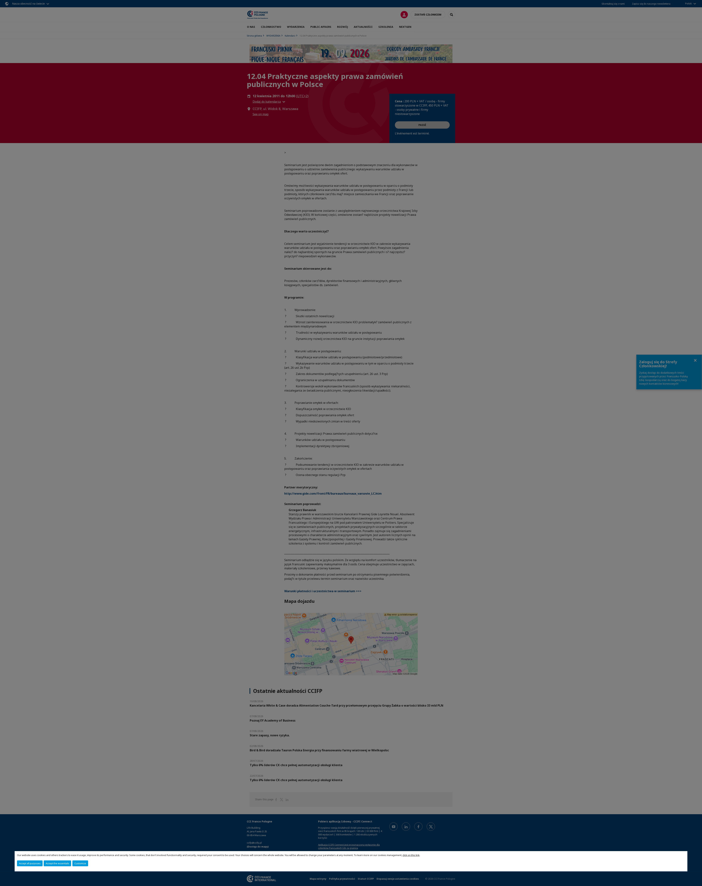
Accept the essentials (57, 863)
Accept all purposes (30, 863)
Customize (80, 863)
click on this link (411, 855)
